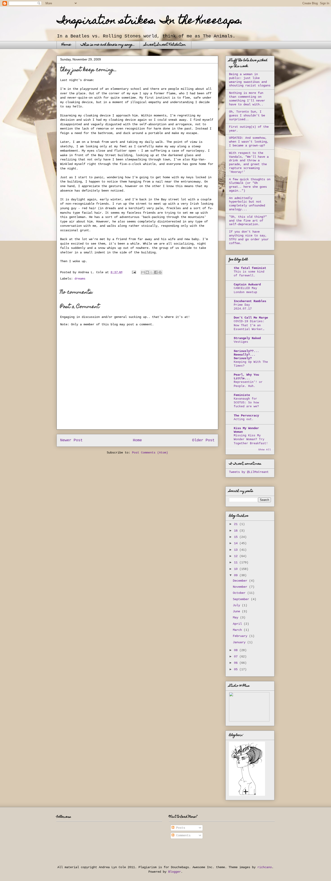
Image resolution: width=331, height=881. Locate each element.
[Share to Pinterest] (160, 272)
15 (236, 537)
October (240, 593)
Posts (179, 828)
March (238, 630)
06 (236, 663)
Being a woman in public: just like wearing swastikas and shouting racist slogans (249, 79)
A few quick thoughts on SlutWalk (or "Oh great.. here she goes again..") (249, 185)
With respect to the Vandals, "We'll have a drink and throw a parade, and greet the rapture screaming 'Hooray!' (249, 162)
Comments (182, 835)
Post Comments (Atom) (150, 452)
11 (236, 562)
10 (236, 569)
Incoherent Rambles (250, 301)
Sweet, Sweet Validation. (165, 45)
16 (236, 530)
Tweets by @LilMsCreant (249, 472)
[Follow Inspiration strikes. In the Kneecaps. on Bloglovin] (247, 795)
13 (236, 550)
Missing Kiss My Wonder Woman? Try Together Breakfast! (251, 439)
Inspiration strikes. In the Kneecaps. (150, 21)
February (241, 636)
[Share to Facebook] (156, 272)
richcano (264, 867)
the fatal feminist (250, 268)
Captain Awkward (247, 284)
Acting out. (244, 419)
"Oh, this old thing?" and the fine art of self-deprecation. (248, 220)
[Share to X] (151, 272)
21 (236, 524)
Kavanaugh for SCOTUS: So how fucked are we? (246, 402)
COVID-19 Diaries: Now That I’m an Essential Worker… (249, 325)
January (240, 642)
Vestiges (241, 342)
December (241, 581)
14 (236, 543)
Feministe (242, 395)
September (242, 599)
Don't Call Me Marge (251, 317)
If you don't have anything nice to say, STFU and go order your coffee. (249, 237)
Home (66, 45)
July (237, 605)
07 (236, 656)
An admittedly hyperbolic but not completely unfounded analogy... (247, 203)
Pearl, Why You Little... (246, 376)
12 (236, 556)
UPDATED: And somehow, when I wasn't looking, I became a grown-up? (249, 141)
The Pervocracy (246, 415)
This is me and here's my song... (108, 45)
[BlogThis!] (147, 272)
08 (236, 650)
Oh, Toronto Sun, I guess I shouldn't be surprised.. (247, 115)
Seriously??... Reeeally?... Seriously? (246, 354)
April (238, 624)
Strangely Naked (247, 338)
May (236, 617)
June (237, 611)
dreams (80, 278)
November (241, 587)
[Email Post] (134, 272)
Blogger (174, 872)
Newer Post (71, 440)
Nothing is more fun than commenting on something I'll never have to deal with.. (247, 98)
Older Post (203, 440)
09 (236, 575)
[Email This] (143, 272)
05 (236, 669)
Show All (264, 449)
